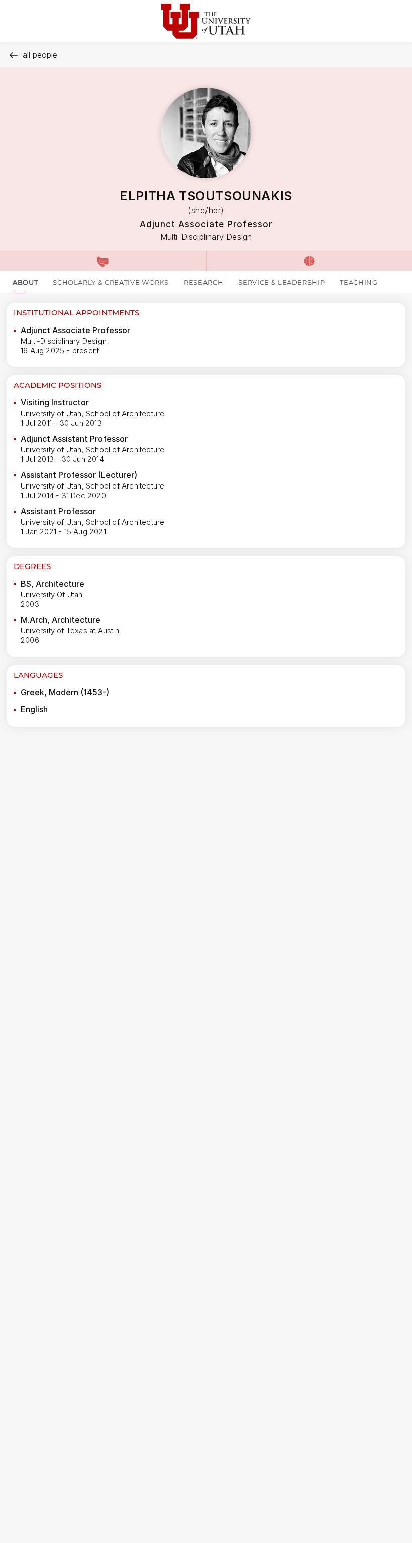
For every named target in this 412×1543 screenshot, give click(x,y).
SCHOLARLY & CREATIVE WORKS (111, 282)
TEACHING (358, 282)
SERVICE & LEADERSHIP (281, 282)
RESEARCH (203, 282)
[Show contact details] (103, 261)
